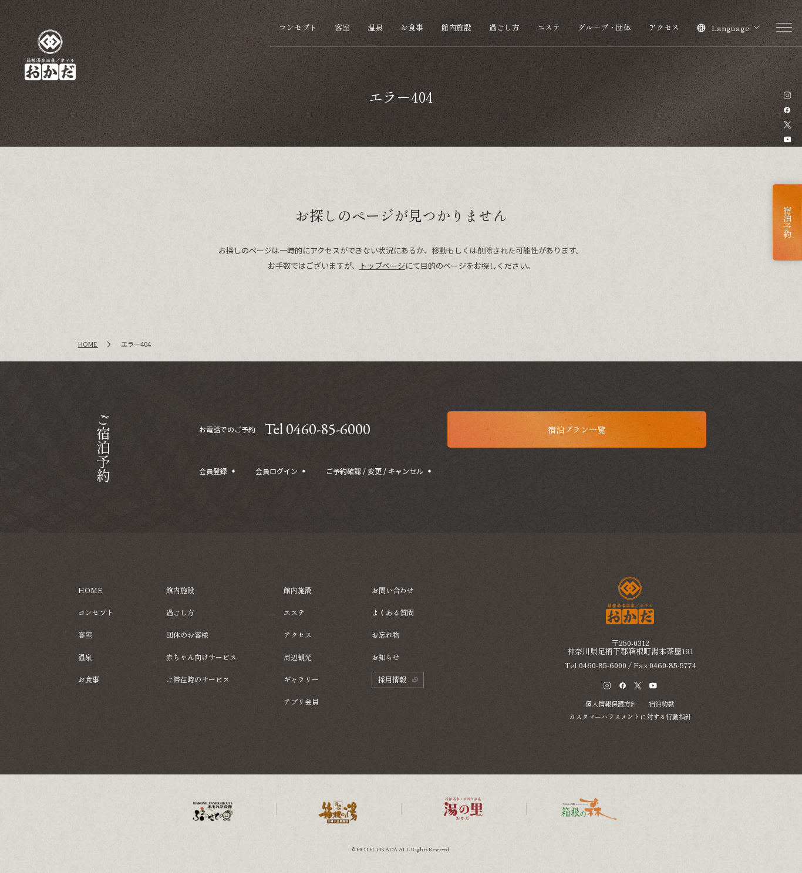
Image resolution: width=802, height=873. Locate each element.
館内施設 (456, 27)
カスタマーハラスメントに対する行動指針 (630, 716)
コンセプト (298, 27)
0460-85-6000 (602, 665)
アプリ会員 (301, 701)
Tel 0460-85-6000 (317, 429)
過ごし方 (504, 27)
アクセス (664, 27)
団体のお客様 (187, 634)
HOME (90, 590)
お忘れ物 (386, 634)
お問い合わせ (393, 590)
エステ (548, 27)
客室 (342, 27)
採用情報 (392, 679)
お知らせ (386, 657)
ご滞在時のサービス (198, 679)
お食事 (411, 27)
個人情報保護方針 (611, 703)
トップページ (382, 265)
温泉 (375, 27)
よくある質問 (393, 612)
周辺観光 (298, 657)
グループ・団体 (604, 27)
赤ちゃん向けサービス (201, 657)
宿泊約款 (662, 703)
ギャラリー (301, 679)
